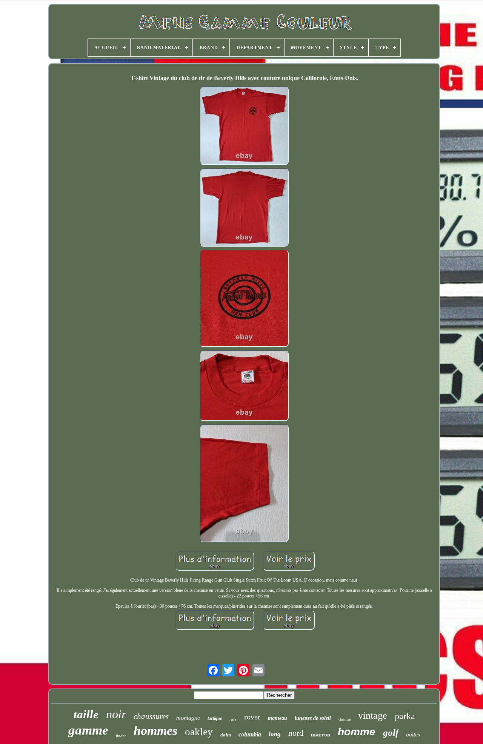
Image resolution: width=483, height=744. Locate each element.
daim (225, 735)
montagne (188, 718)
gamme (88, 730)
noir (116, 714)
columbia (249, 734)
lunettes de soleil (313, 718)
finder (121, 735)
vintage (372, 715)
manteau (277, 718)
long (275, 734)
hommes (155, 731)
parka (405, 716)
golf (390, 732)
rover (252, 717)
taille (86, 714)
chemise (344, 719)
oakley (199, 732)
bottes (413, 735)
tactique (215, 718)
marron (320, 735)
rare (233, 719)
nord (295, 733)
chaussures (151, 716)
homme (356, 732)
